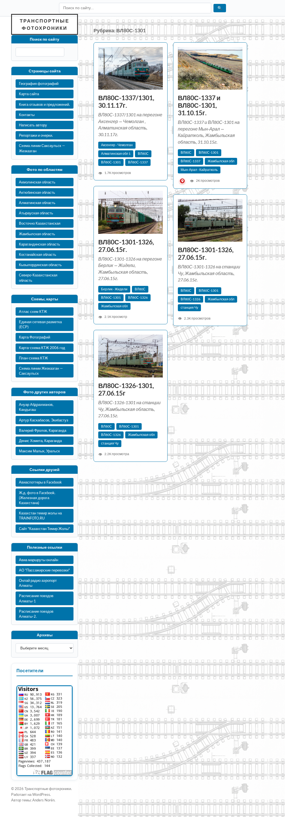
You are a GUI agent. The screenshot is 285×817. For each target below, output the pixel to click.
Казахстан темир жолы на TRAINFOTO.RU (40, 515)
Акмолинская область (37, 182)
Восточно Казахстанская (39, 223)
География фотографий (38, 83)
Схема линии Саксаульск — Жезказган (42, 148)
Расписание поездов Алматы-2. (36, 614)
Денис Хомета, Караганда (40, 440)
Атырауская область (36, 213)
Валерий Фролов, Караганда (42, 430)
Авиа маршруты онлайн (38, 560)
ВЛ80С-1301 (111, 162)
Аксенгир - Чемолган (117, 145)
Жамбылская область (37, 234)
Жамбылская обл (221, 161)
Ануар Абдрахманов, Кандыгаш (36, 407)
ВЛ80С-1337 (138, 162)
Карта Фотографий (34, 337)
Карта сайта (29, 94)
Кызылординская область (40, 264)
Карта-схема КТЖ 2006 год (42, 347)
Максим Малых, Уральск (39, 451)
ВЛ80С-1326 (138, 297)
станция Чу (189, 307)
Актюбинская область (37, 192)
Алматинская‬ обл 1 (116, 153)
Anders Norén (43, 800)
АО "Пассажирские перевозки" (44, 570)
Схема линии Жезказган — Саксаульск (41, 371)
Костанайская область (37, 254)
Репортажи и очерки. (36, 135)
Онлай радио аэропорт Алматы (38, 583)
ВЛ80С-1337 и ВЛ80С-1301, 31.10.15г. (199, 105)
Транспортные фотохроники (44, 24)
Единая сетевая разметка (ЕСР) (40, 324)
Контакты (27, 114)
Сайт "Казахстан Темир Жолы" (44, 528)
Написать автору (33, 125)
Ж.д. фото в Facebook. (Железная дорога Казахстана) (37, 497)
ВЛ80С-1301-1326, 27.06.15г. (126, 245)
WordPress (41, 794)
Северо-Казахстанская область (38, 277)
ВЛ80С (143, 153)
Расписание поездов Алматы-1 (36, 598)
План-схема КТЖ (33, 358)
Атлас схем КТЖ (33, 311)
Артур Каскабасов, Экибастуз (43, 420)
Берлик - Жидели (114, 289)
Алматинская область (37, 202)
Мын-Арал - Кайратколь (199, 170)
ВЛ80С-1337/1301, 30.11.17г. (126, 101)
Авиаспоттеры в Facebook (40, 482)
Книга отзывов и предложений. (44, 104)
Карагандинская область (39, 244)
